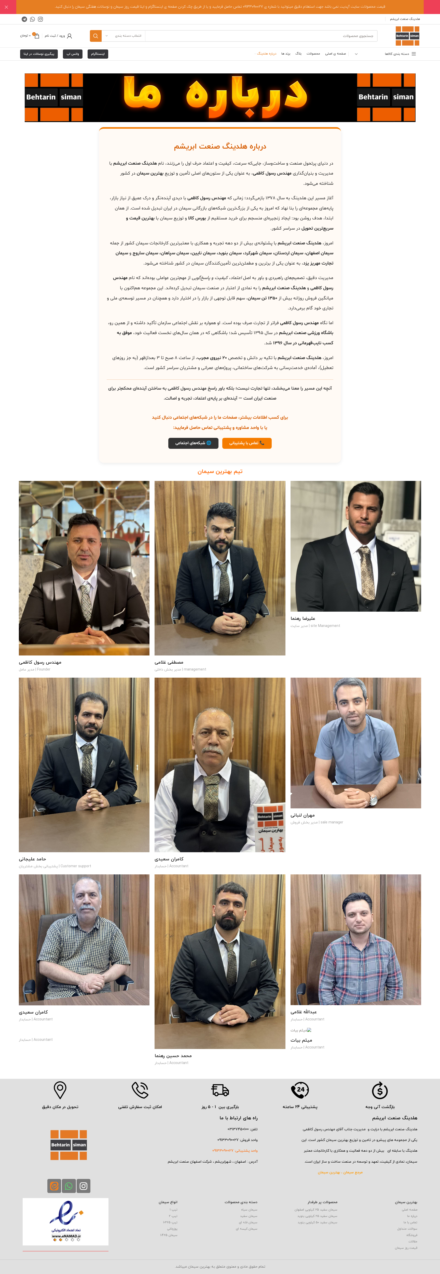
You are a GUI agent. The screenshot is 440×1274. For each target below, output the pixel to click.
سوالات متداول (407, 1229)
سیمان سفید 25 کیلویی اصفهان (316, 1210)
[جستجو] (96, 36)
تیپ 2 (173, 1216)
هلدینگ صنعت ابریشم (404, 19)
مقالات (412, 1242)
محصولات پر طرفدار (322, 1202)
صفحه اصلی (409, 1210)
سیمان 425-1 (168, 1235)
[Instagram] (83, 1186)
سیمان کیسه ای (246, 1229)
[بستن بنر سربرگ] (6, 7)
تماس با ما (410, 1222)
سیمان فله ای (248, 1222)
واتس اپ (72, 54)
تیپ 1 (173, 1210)
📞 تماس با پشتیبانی (247, 443)
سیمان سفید (248, 1216)
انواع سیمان (168, 1202)
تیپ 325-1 (170, 1222)
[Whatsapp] (69, 1186)
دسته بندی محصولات (241, 1202)
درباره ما (412, 1216)
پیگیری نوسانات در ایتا (39, 54)
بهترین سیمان (406, 1202)
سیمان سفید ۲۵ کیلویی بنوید (317, 1216)
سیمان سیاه (249, 1210)
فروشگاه (411, 1235)
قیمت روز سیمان (406, 1248)
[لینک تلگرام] (24, 19)
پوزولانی (172, 1229)
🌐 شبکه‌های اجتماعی (193, 443)
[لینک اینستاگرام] (40, 19)
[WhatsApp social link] (32, 19)
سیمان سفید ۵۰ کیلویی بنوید (317, 1222)
